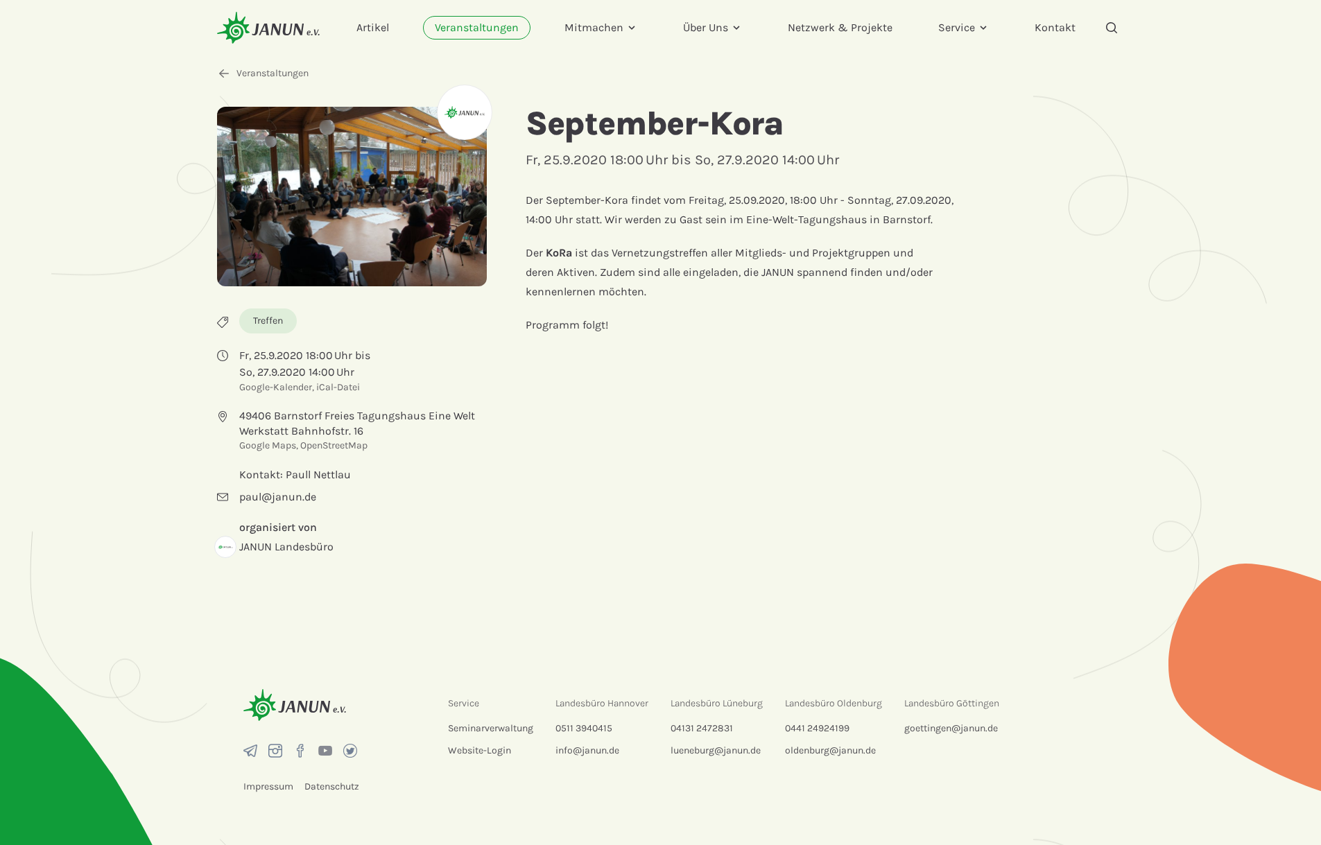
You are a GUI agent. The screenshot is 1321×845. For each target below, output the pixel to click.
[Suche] (1111, 28)
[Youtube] (325, 751)
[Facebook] (300, 751)
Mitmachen (593, 27)
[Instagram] (275, 751)
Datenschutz (331, 786)
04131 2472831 (702, 728)
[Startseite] (268, 27)
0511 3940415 (583, 728)
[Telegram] (250, 750)
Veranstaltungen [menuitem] (477, 27)
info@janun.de (587, 750)
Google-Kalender (275, 387)
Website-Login (479, 750)
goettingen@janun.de (951, 728)
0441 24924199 (817, 728)
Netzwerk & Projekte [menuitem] (840, 27)
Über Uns (705, 27)
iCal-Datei (338, 387)
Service (956, 27)
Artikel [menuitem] (372, 27)
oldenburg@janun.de (830, 750)
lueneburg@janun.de (716, 750)
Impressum (268, 786)
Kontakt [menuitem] (1055, 27)
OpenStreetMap (334, 445)
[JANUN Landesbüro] (464, 112)
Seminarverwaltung (490, 728)
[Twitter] (350, 751)
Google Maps (267, 445)
